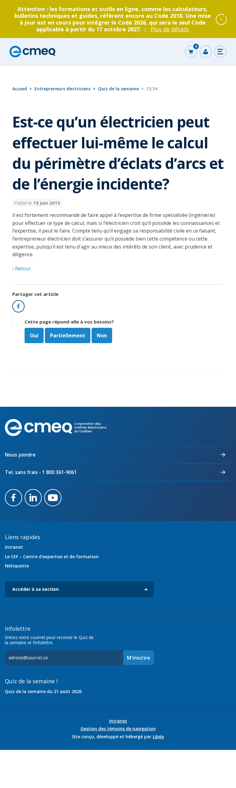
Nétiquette (17, 566)
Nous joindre (20, 454)
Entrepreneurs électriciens (62, 89)
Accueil (19, 89)
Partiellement (67, 335)
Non (102, 335)
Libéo (158, 736)
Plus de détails (170, 29)
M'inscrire (138, 657)
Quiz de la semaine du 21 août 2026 (43, 691)
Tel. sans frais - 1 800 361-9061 (41, 472)
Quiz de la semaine (118, 89)
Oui (34, 335)
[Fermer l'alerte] (221, 19)
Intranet (14, 547)
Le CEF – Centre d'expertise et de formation (52, 556)
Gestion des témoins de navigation (118, 729)
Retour (22, 268)
